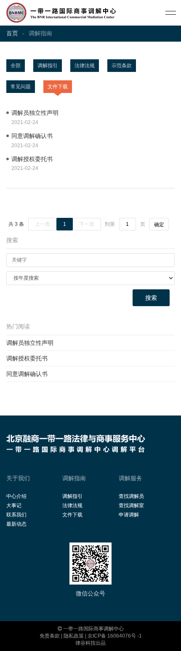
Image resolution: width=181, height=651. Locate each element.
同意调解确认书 (27, 373)
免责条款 (50, 636)
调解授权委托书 (27, 358)
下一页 (86, 224)
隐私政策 (74, 636)
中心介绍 (16, 496)
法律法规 (85, 66)
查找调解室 (131, 505)
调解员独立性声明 (29, 342)
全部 (16, 66)
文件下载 (58, 87)
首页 (12, 33)
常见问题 (21, 87)
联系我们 (16, 515)
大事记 (13, 505)
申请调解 (129, 515)
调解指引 (47, 66)
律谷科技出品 (90, 643)
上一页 (42, 224)
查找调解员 (131, 496)
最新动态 (16, 524)
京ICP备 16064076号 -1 (115, 636)
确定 (159, 225)
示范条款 (122, 66)
